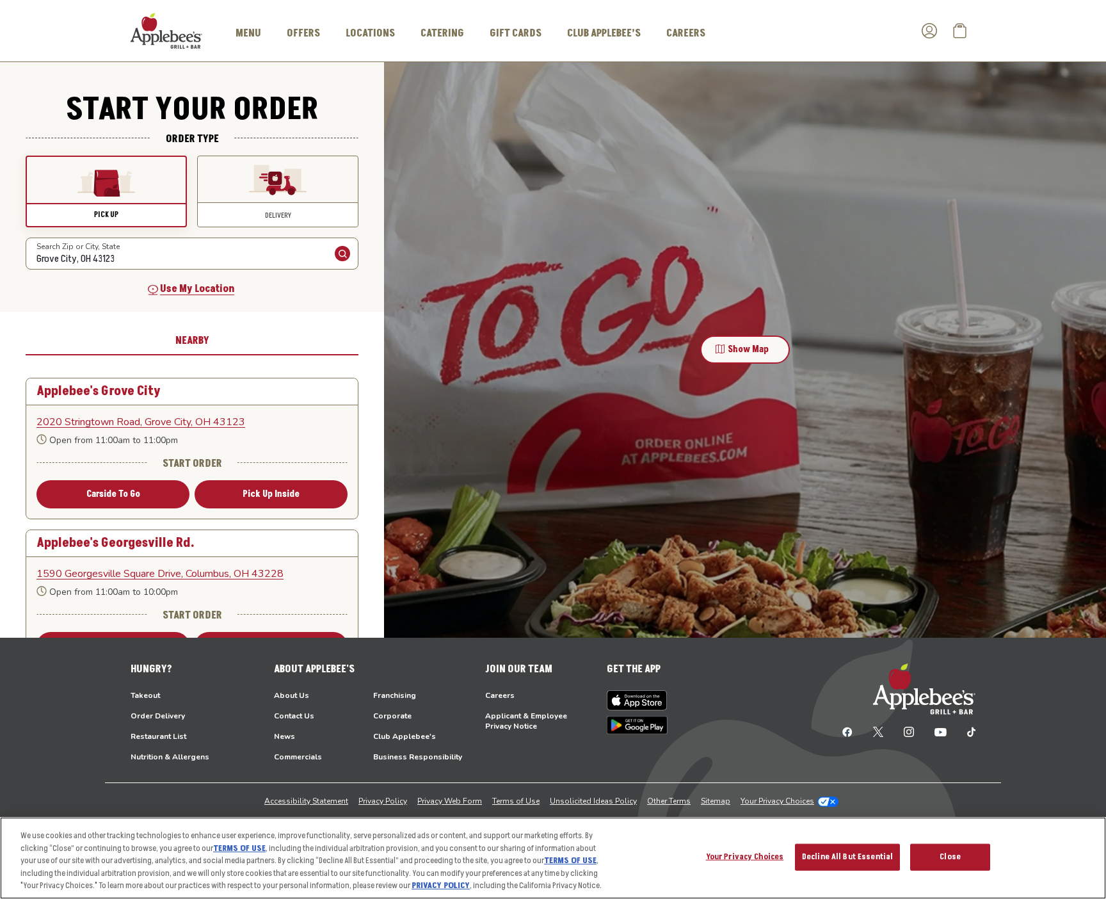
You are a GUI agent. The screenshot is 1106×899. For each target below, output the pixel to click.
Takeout (145, 695)
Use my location (197, 289)
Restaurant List (158, 736)
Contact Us (294, 716)
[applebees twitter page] (878, 731)
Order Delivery (158, 716)
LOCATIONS (370, 33)
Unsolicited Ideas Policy (593, 801)
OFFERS (303, 33)
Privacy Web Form (449, 801)
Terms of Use (516, 801)
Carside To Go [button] (113, 494)
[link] (192, 422)
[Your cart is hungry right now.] (960, 31)
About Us (291, 695)
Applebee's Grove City (98, 392)
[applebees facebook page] (847, 731)
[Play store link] (637, 725)
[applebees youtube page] (940, 731)
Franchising (394, 695)
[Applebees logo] (166, 30)
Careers (500, 695)
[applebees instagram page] (909, 731)
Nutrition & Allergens (170, 757)
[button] (106, 191)
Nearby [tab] (192, 341)
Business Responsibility (417, 757)
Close (950, 857)
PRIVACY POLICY (441, 885)
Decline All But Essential (847, 857)
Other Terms (669, 801)
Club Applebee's (404, 736)
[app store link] (637, 700)
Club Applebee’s (604, 33)
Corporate (392, 716)
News (284, 736)
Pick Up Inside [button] (271, 494)
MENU (248, 33)
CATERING (442, 33)
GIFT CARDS (515, 33)
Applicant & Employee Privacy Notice (526, 721)
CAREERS (685, 33)
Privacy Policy (382, 801)
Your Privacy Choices (777, 801)
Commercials (298, 757)
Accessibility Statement (306, 801)
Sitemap (715, 801)
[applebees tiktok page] (966, 731)
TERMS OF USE (239, 848)
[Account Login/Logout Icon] (929, 31)
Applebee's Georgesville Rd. (115, 543)
